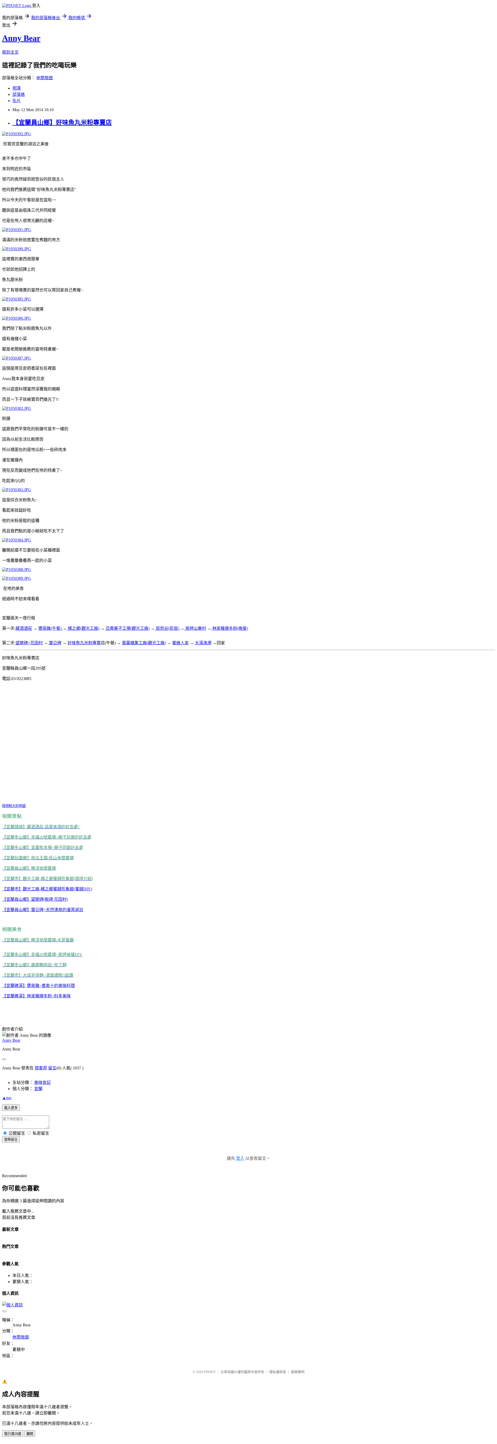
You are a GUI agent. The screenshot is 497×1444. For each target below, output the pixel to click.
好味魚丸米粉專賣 (84, 643)
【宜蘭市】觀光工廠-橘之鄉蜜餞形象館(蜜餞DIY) (47, 889)
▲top (6, 1098)
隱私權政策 (277, 1372)
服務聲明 (297, 1372)
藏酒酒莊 (24, 628)
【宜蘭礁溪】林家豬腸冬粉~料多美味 (36, 996)
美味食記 (42, 1082)
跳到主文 (10, 52)
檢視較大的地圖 (14, 806)
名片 (16, 100)
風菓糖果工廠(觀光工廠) (144, 643)
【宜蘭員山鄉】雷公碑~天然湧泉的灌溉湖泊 (42, 909)
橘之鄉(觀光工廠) (83, 628)
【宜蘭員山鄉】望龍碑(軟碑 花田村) (35, 899)
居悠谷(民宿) (167, 628)
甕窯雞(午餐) (50, 628)
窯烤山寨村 (195, 628)
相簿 (16, 88)
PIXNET (210, 1372)
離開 (29, 1434)
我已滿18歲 (12, 1434)
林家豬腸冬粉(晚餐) (229, 628)
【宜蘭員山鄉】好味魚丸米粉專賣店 (62, 122)
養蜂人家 (180, 643)
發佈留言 (11, 1139)
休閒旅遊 (44, 78)
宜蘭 (38, 1088)
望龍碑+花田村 (29, 643)
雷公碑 (54, 643)
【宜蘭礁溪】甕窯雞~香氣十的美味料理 (38, 985)
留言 (52, 1068)
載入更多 (11, 1108)
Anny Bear (21, 38)
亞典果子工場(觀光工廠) (128, 628)
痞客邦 (41, 1068)
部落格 (18, 94)
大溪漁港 (203, 643)
